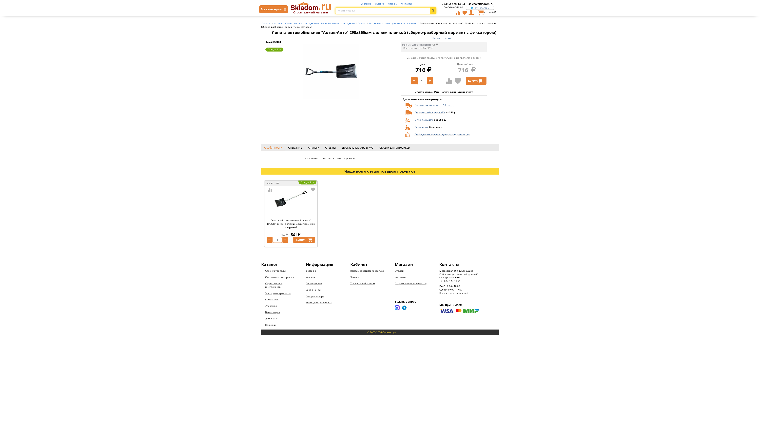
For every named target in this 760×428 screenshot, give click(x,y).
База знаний (313, 289)
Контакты (406, 3)
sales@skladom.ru (480, 4)
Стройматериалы (275, 270)
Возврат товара (315, 296)
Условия (380, 3)
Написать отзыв (441, 38)
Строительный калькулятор (411, 283)
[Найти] (433, 10)
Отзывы (392, 3)
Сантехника (272, 299)
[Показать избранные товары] (464, 12)
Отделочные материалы (279, 277)
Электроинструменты (278, 293)
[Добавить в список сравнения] (449, 81)
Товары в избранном (362, 283)
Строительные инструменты (273, 285)
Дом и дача (271, 318)
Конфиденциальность (319, 302)
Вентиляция (272, 312)
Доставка (366, 3)
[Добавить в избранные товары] (458, 81)
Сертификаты (314, 283)
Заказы (354, 277)
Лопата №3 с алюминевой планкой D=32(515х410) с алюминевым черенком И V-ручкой (291, 224)
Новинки (270, 325)
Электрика (271, 306)
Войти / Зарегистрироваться (367, 270)
